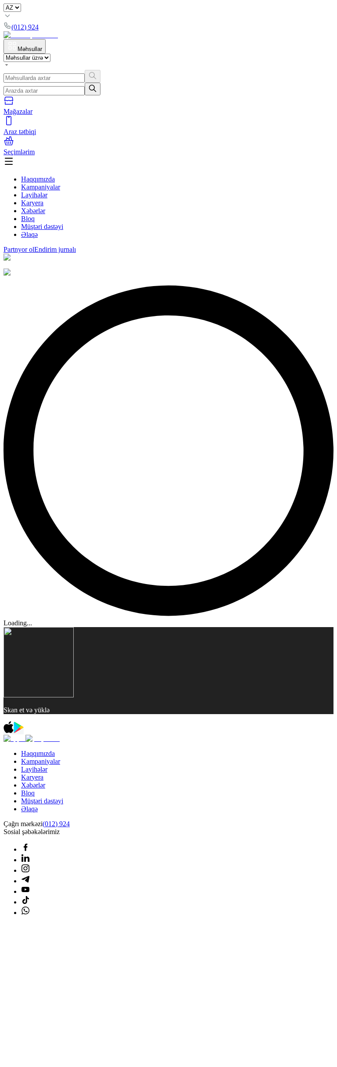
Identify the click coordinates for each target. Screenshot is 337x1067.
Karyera (32, 203)
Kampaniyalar (40, 187)
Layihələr (34, 195)
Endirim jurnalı (55, 249)
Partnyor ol (19, 249)
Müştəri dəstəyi (42, 226)
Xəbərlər (33, 210)
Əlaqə (29, 234)
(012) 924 (56, 823)
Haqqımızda (38, 179)
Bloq (28, 218)
